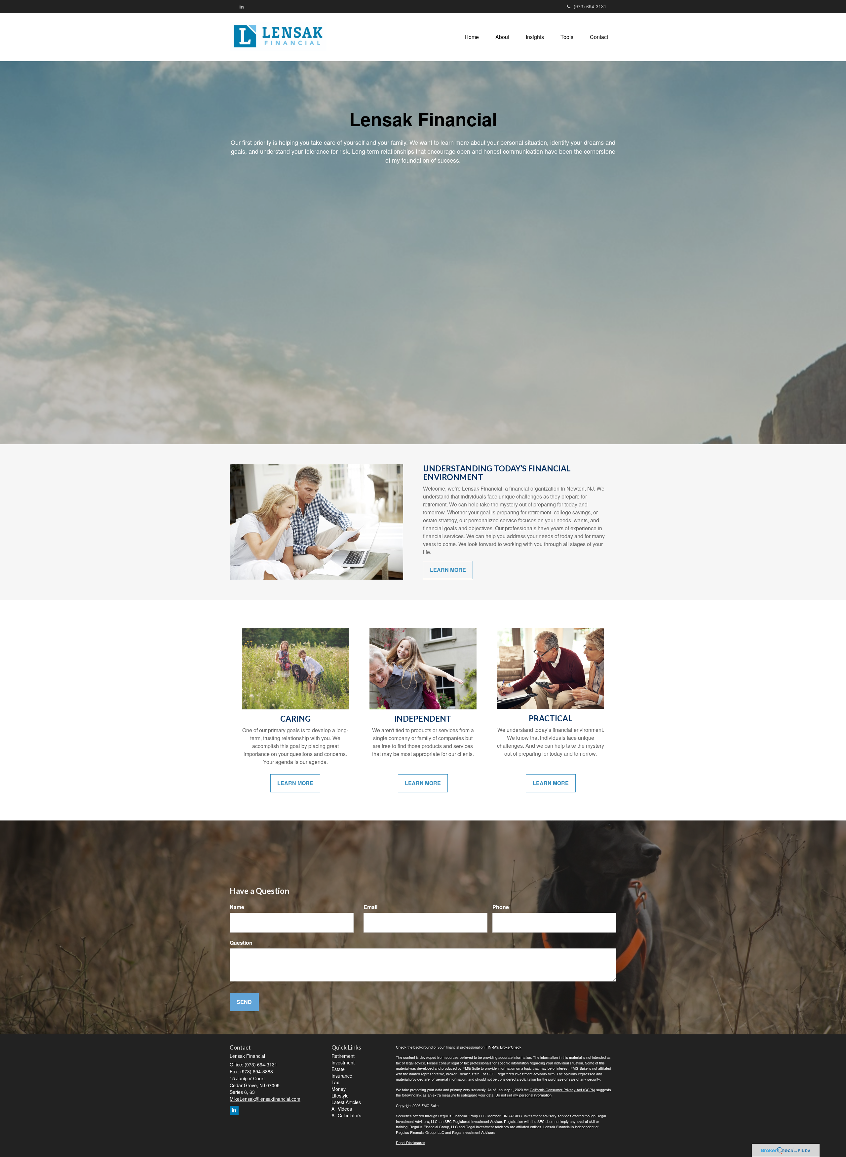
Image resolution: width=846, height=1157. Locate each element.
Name (237, 907)
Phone (500, 907)
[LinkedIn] (242, 6)
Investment (343, 1062)
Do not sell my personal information (523, 1094)
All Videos (341, 1108)
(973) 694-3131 (590, 6)
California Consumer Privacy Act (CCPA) (562, 1089)
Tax (335, 1082)
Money (338, 1089)
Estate (338, 1069)
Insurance (341, 1075)
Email (370, 907)
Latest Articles (346, 1102)
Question (241, 942)
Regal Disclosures (410, 1142)
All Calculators (346, 1115)
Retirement (343, 1056)
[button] (502, 37)
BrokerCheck (510, 1047)
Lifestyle (340, 1095)
